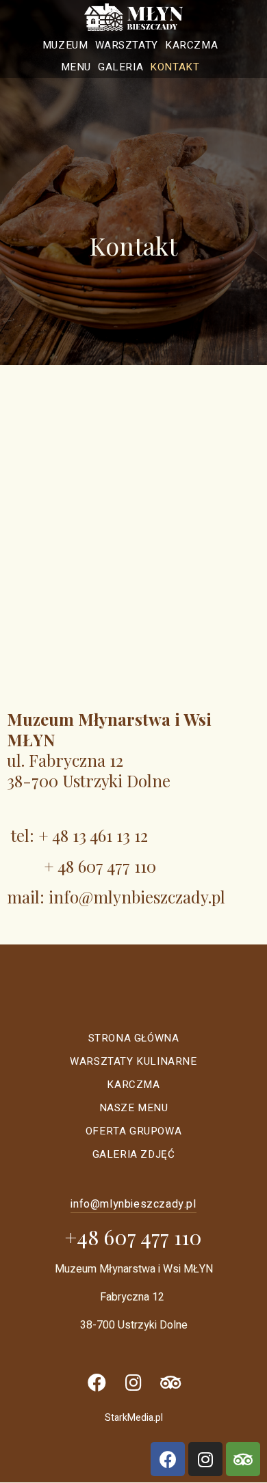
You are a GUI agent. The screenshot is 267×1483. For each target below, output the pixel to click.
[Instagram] (133, 1382)
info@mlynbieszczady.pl (137, 897)
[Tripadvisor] (170, 1382)
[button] (133, 1204)
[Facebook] (96, 1382)
